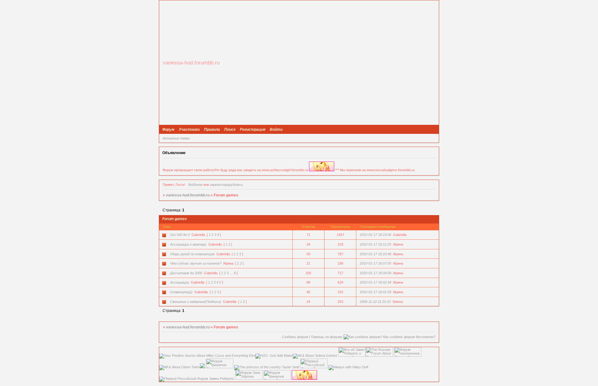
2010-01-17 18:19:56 (375, 235)
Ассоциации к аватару (188, 244)
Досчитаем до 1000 (186, 273)
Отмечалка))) (181, 292)
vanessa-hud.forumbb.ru (188, 195)
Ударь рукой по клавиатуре (192, 254)
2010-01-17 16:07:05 (375, 263)
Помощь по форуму (327, 337)
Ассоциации (179, 282)
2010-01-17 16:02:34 (375, 282)
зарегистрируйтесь (226, 184)
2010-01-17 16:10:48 (375, 254)
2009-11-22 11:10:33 (375, 302)
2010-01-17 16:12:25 (375, 244)
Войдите (195, 184)
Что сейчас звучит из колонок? (195, 263)
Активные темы (176, 138)
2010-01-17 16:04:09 (375, 273)
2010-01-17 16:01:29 (375, 292)
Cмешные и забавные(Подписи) (195, 302)
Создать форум (295, 337)
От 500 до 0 (180, 235)
